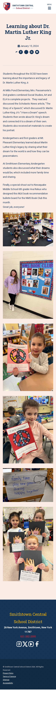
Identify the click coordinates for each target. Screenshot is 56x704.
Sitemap (6, 680)
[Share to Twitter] (26, 52)
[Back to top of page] (50, 697)
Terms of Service (9, 676)
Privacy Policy (8, 673)
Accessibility (8, 683)
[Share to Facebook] (21, 52)
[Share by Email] (37, 52)
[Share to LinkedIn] (32, 52)
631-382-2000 (28, 636)
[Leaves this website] (19, 644)
